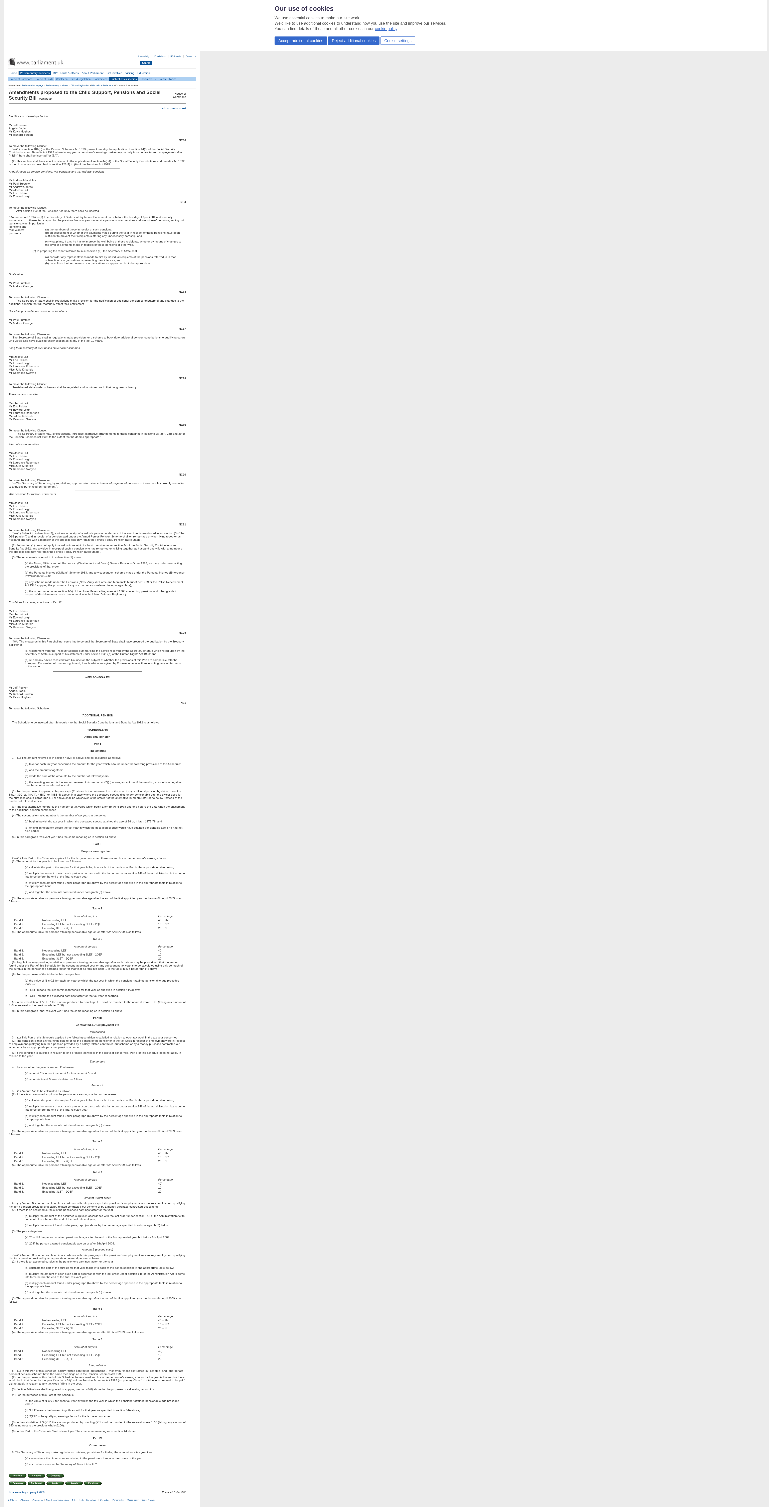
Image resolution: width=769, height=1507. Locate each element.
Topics (172, 79)
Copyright (105, 1500)
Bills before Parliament (102, 85)
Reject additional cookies (354, 40)
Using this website (88, 1500)
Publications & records (124, 79)
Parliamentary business (35, 73)
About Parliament (93, 73)
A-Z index (12, 1500)
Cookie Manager (148, 1500)
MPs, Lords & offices (66, 73)
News (162, 79)
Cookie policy (133, 1500)
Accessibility (144, 56)
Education (143, 73)
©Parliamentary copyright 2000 (26, 1492)
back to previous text (173, 108)
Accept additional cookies (300, 40)
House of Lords (44, 79)
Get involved (114, 73)
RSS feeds (175, 56)
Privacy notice (118, 1500)
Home (13, 73)
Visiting (129, 73)
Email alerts (160, 56)
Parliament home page (32, 85)
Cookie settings (398, 40)
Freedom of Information (57, 1500)
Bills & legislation (80, 79)
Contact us (191, 56)
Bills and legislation (80, 85)
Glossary (24, 1500)
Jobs (74, 1500)
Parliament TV (148, 79)
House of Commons (20, 79)
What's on (61, 79)
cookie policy (386, 28)
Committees (101, 79)
